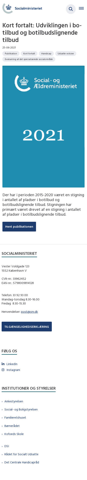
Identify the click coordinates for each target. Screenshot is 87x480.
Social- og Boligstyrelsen (21, 409)
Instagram (13, 370)
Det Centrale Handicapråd (21, 462)
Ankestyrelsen (13, 401)
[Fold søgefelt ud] (71, 9)
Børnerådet (12, 426)
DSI (6, 446)
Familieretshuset (15, 417)
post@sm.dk (29, 312)
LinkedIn (11, 364)
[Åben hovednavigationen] (83, 9)
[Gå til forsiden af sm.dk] (21, 9)
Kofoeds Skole (14, 434)
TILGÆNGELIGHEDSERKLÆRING (26, 327)
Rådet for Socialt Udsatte (21, 454)
